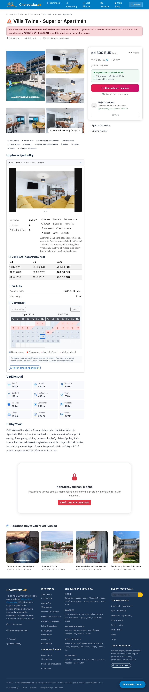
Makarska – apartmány (121, 615)
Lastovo (93, 659)
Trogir (93, 647)
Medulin (92, 598)
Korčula (85, 659)
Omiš (67, 647)
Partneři (12, 639)
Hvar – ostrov (117, 620)
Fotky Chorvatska (49, 626)
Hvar (90, 643)
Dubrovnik (76, 659)
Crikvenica (35, 14)
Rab (89, 617)
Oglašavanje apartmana (52, 687)
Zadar (88, 634)
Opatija (83, 617)
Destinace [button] (55, 3)
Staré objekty (15, 644)
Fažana (78, 598)
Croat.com (46, 668)
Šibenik (96, 630)
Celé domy (118, 5)
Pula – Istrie (116, 630)
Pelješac (68, 663)
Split (81, 647)
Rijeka (95, 617)
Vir (75, 634)
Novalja (99, 614)
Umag (102, 601)
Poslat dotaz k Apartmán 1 (26, 368)
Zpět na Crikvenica (101, 125)
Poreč (67, 601)
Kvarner (23, 14)
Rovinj (86, 601)
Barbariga (69, 598)
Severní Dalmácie (75, 626)
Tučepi (100, 647)
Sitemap (33, 687)
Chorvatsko (11, 14)
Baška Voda (70, 643)
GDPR (24, 687)
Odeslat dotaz (134, 684)
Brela (84, 643)
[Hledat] (140, 594)
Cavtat (67, 659)
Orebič (101, 659)
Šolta (87, 647)
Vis (66, 650)
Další (74, 309)
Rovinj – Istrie (117, 625)
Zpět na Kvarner (99, 131)
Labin (85, 598)
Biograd (68, 630)
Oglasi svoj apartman (18, 630)
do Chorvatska (15, 624)
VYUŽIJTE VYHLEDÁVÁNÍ (35, 33)
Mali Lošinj (90, 614)
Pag (90, 630)
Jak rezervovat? (122, 665)
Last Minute (86, 5)
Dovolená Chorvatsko (51, 664)
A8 (107, 59)
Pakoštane (82, 630)
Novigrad (101, 598)
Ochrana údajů (12, 687)
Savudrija (94, 601)
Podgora (74, 647)
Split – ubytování (118, 611)
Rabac (79, 601)
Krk (82, 614)
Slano (76, 663)
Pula (73, 601)
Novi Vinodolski (71, 617)
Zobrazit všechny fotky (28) (66, 130)
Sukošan (68, 634)
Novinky (105, 6)
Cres (67, 614)
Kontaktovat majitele (117, 88)
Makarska (98, 643)
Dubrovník (71, 655)
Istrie (68, 594)
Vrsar (67, 605)
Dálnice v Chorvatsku (51, 616)
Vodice (80, 634)
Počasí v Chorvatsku (50, 621)
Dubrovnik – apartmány (121, 606)
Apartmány (71, 6)
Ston (82, 663)
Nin (74, 630)
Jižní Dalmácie (73, 639)
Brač (79, 643)
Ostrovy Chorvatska (50, 612)
